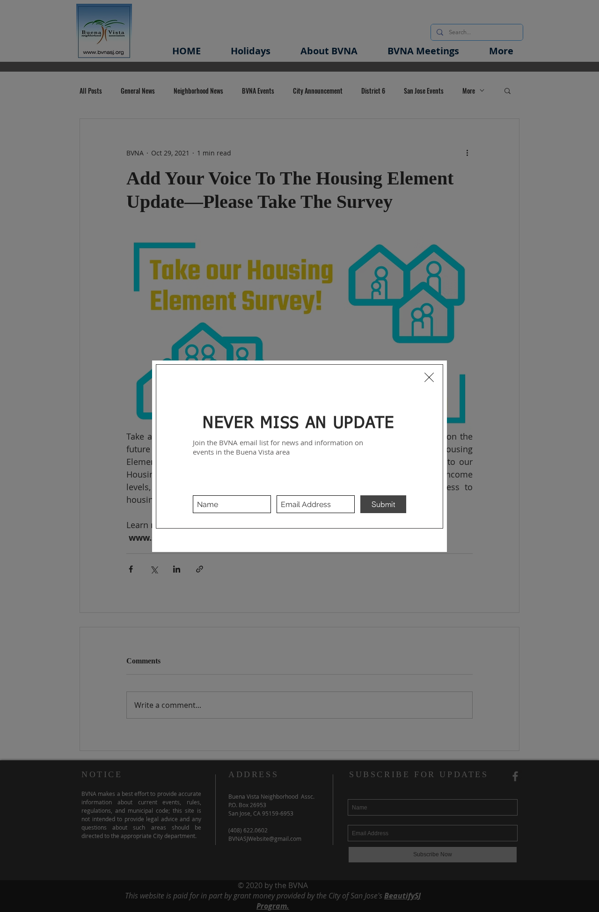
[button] (429, 377)
